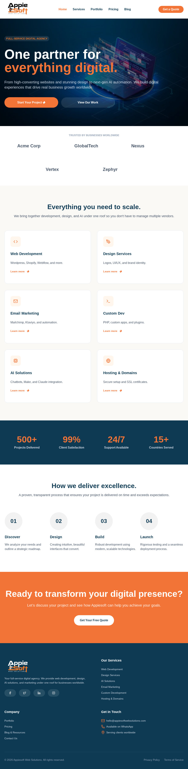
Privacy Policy (152, 759)
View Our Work (88, 102)
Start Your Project (30, 102)
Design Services (110, 675)
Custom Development (113, 692)
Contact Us (10, 738)
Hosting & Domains (112, 698)
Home (63, 9)
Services (79, 9)
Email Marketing (110, 686)
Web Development (112, 669)
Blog (127, 9)
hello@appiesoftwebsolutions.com (126, 720)
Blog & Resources (14, 732)
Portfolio (97, 9)
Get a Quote (171, 9)
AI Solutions (108, 681)
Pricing (113, 9)
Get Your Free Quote (94, 620)
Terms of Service (174, 759)
